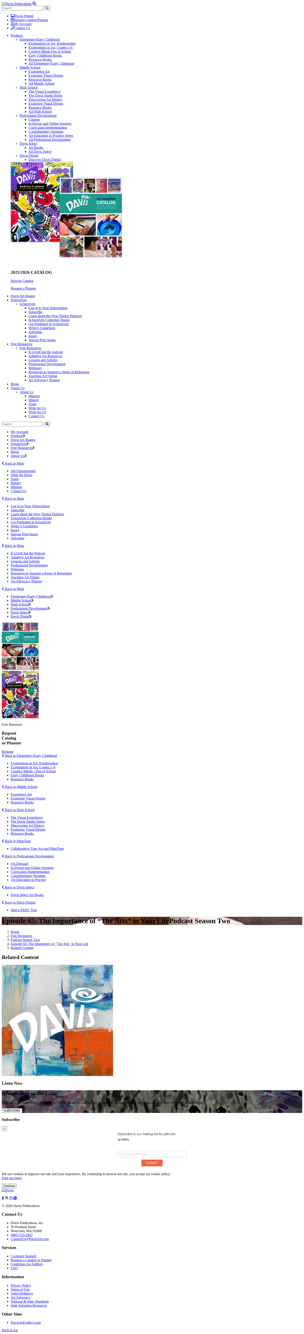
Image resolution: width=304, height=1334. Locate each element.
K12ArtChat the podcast (45, 352)
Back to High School (19, 810)
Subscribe (35, 312)
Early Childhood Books (45, 55)
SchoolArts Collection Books (49, 320)
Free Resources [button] (21, 344)
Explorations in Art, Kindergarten (51, 43)
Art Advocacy (20, 1297)
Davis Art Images (23, 296)
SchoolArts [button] (18, 300)
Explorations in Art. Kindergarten (34, 763)
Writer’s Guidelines (24, 526)
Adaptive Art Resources (45, 356)
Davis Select (28, 143)
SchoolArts (27, 304)
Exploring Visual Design (45, 75)
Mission (34, 396)
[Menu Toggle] (34, 4)
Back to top (10, 1330)
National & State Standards (30, 1301)
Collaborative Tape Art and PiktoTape (37, 848)
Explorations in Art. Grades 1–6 (33, 767)
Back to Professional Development (29, 856)
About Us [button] (17, 388)
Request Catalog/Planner (30, 20)
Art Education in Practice (28, 880)
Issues (32, 336)
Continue (9, 1186)
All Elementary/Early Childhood (51, 63)
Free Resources (30, 348)
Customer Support (23, 1256)
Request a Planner (23, 288)
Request (7, 752)
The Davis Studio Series (45, 95)
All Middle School (41, 83)
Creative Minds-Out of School (49, 51)
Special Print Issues (42, 340)
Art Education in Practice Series (50, 135)
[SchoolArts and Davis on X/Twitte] (7, 1198)
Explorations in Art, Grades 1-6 (50, 47)
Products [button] (17, 35)
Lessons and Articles (42, 360)
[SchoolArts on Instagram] (11, 1198)
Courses (34, 119)
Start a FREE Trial (24, 910)
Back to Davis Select (19, 887)
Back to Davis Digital (19, 902)
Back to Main (14, 463)
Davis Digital (24, 16)
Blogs (15, 384)
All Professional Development (49, 139)
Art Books (35, 147)
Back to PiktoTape (17, 841)
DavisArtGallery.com (26, 1322)
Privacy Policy (21, 1285)
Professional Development (38, 115)
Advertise (35, 332)
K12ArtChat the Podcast (28, 553)
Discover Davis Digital (44, 159)
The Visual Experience (44, 91)
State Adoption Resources (29, 1305)
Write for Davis (21, 475)
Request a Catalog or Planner (31, 1260)
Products (17, 436)
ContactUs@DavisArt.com (30, 1239)
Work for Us (37, 412)
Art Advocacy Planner (44, 380)
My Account (22, 24)
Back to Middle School (20, 787)
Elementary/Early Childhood (40, 39)
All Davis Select (39, 151)
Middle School (30, 67)
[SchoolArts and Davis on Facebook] (3, 1198)
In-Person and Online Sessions (49, 123)
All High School (40, 111)
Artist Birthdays (22, 1293)
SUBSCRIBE (12, 1110)
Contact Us (22, 28)
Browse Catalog (22, 281)
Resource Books (40, 59)
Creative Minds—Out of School (33, 771)
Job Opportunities (23, 471)
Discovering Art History (45, 99)
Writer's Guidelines (41, 328)
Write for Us (37, 408)
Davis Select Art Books (27, 895)
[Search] (47, 424)
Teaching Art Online (42, 376)
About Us (26, 392)
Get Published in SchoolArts (48, 324)
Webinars (35, 368)
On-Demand (19, 864)
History (33, 400)
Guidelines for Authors (27, 1264)
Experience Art (39, 71)
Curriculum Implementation (47, 127)
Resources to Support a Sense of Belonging (58, 372)
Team (32, 404)
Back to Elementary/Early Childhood (30, 756)
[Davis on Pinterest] (15, 1198)
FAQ (14, 1268)
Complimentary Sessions (45, 131)
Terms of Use (20, 1289)
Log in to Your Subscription (47, 308)
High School (28, 87)
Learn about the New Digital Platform (55, 316)
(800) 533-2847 (22, 1235)
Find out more (12, 1178)
